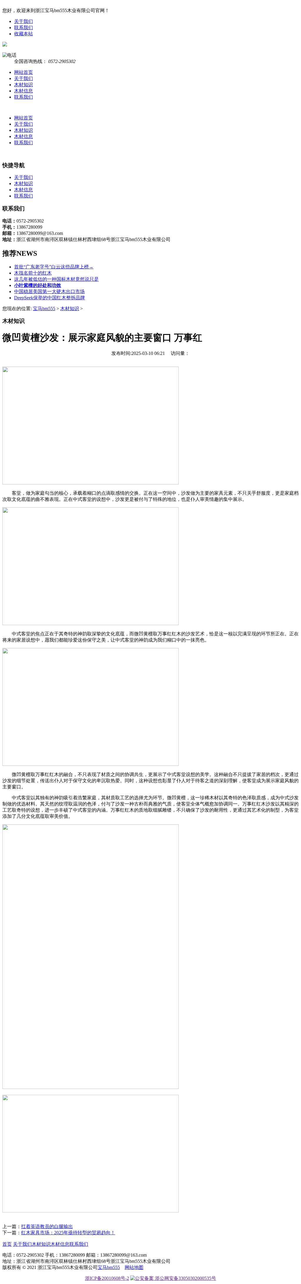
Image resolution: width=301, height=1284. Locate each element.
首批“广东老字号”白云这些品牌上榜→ (53, 266)
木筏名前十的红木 (33, 272)
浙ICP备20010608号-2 (107, 1278)
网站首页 (23, 72)
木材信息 (23, 90)
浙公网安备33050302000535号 (185, 1278)
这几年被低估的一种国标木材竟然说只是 (56, 279)
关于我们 (23, 21)
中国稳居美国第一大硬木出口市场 (49, 291)
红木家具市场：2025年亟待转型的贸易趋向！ (68, 1232)
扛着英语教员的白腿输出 (47, 1226)
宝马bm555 (44, 308)
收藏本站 (23, 33)
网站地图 (134, 1267)
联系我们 (23, 27)
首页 (7, 1244)
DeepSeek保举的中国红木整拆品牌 (49, 297)
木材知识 (23, 84)
